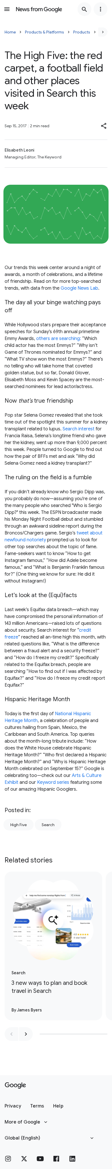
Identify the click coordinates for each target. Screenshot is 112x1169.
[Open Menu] (7, 9)
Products (81, 32)
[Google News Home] (39, 9)
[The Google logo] (15, 1085)
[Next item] (26, 1034)
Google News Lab (79, 288)
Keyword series (53, 782)
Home (10, 32)
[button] (104, 126)
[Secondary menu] (100, 9)
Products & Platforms (44, 32)
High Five (18, 824)
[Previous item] (11, 1034)
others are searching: (58, 338)
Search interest (78, 429)
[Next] (102, 32)
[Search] (84, 9)
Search (48, 824)
